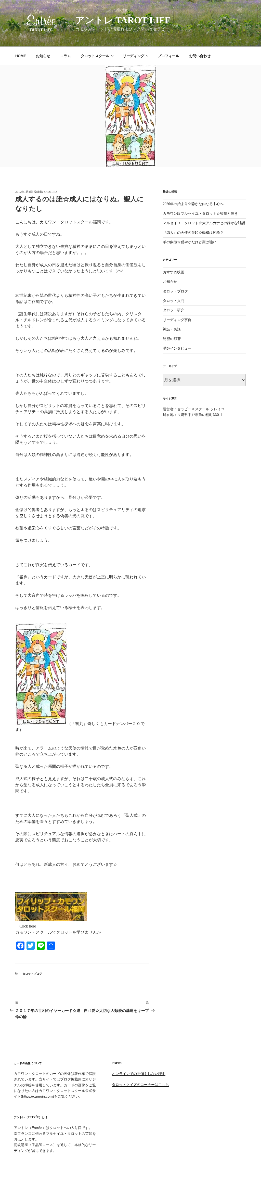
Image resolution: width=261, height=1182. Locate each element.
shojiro (50, 191)
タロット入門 (173, 301)
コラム (65, 56)
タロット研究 (173, 310)
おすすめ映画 (173, 272)
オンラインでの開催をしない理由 (138, 1074)
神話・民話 (172, 329)
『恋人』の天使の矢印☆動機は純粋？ (193, 233)
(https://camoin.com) (37, 1096)
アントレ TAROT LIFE (123, 20)
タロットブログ (32, 973)
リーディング (133, 56)
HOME (20, 56)
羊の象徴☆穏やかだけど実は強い (189, 242)
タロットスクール (95, 56)
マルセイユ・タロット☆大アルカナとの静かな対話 (204, 223)
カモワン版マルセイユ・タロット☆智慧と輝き (200, 213)
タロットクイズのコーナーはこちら (140, 1085)
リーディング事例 (177, 320)
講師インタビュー (177, 348)
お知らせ (43, 56)
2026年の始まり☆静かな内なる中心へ (193, 204)
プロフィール (168, 56)
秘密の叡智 (172, 339)
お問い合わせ (200, 56)
